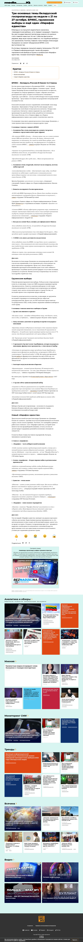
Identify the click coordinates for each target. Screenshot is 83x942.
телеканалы (27, 794)
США (7, 850)
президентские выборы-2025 (67, 617)
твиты (19, 828)
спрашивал (33, 391)
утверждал (34, 216)
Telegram (42, 930)
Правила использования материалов (46, 925)
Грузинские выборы (19, 74)
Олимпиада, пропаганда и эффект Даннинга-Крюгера (35, 550)
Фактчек (30, 5)
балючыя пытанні (46, 695)
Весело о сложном (38, 5)
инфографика (16, 625)
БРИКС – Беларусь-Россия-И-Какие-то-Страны (27, 72)
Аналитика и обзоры (18, 10)
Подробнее (22, 940)
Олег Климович (15, 58)
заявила (31, 144)
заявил (14, 197)
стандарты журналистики (72, 727)
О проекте (30, 925)
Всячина (10, 803)
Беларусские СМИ (32, 10)
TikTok (58, 930)
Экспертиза (19, 5)
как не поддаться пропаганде (25, 625)
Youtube (35, 930)
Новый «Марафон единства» (22, 77)
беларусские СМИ (9, 625)
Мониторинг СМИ (16, 715)
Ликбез (25, 5)
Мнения (10, 661)
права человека (65, 684)
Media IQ (39, 55)
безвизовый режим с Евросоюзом (42, 377)
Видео (45, 5)
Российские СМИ (19, 601)
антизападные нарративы (47, 620)
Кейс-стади (7, 5)
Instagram (51, 930)
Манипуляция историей (30, 601)
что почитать (64, 706)
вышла (18, 356)
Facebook (26, 930)
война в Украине (9, 706)
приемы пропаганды (9, 652)
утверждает (51, 497)
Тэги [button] (55, 5)
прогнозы (26, 646)
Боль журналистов (41, 601)
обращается (19, 203)
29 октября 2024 (16, 59)
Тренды (13, 5)
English (50, 5)
